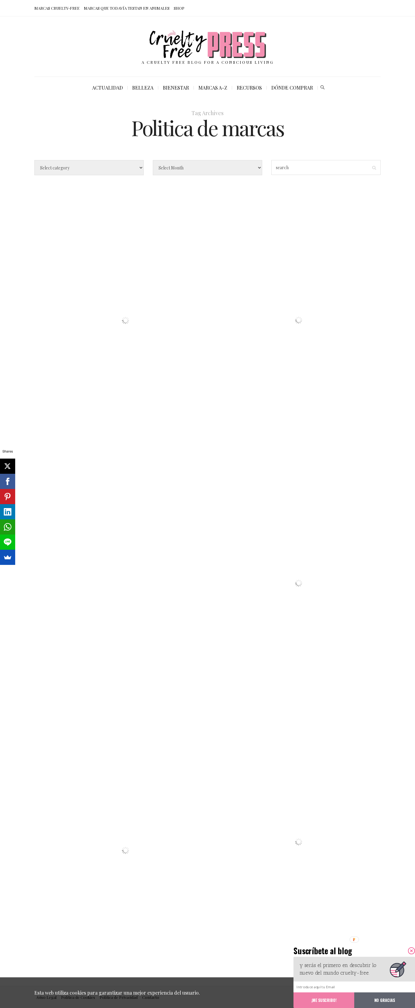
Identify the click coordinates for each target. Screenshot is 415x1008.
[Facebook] (7, 481)
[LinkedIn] (7, 511)
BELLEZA (142, 87)
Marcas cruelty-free (57, 8)
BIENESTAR (176, 87)
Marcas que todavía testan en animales (127, 8)
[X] (7, 466)
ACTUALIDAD (107, 87)
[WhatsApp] (7, 527)
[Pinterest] (7, 496)
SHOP (179, 8)
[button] (333, 951)
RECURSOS (249, 87)
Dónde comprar (292, 87)
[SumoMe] (7, 557)
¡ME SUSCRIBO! (324, 1000)
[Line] (7, 542)
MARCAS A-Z (212, 87)
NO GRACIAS (384, 1000)
